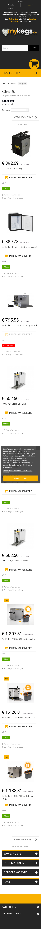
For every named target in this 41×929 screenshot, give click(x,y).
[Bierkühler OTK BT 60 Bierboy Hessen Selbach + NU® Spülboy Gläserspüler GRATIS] (20, 693)
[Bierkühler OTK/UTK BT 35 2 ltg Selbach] (20, 301)
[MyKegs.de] (20, 32)
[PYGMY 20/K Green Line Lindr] (20, 536)
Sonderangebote (15, 872)
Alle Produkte (12, 84)
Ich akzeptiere (20, 478)
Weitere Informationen (12, 470)
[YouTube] (8, 899)
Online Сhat (13, 19)
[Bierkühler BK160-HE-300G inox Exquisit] (20, 222)
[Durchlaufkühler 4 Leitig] (20, 144)
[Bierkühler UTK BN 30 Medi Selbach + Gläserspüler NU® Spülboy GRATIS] (20, 614)
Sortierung (6, 110)
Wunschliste (12, 853)
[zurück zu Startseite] (4, 83)
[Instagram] (14, 899)
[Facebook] (3, 899)
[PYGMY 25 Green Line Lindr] (20, 379)
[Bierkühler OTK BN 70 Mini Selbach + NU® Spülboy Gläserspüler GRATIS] (20, 771)
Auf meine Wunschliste (12, 195)
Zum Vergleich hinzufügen (13, 198)
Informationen (14, 863)
